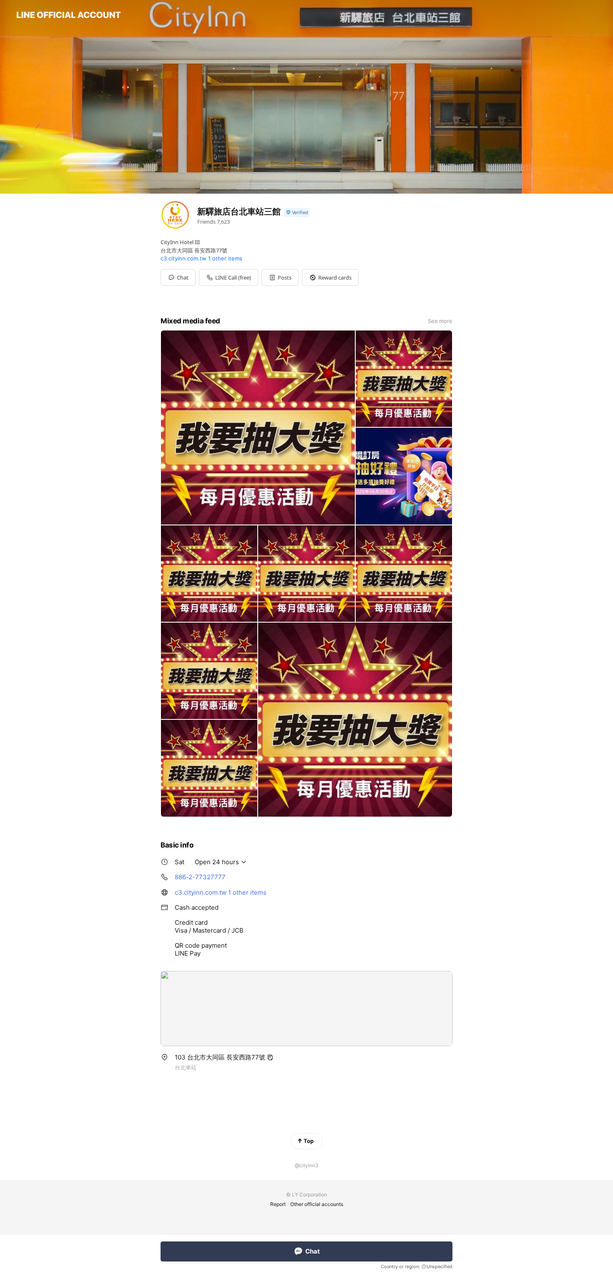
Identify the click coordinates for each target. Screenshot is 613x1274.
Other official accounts (316, 1204)
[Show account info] (297, 212)
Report (278, 1204)
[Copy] (270, 1057)
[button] (280, 277)
